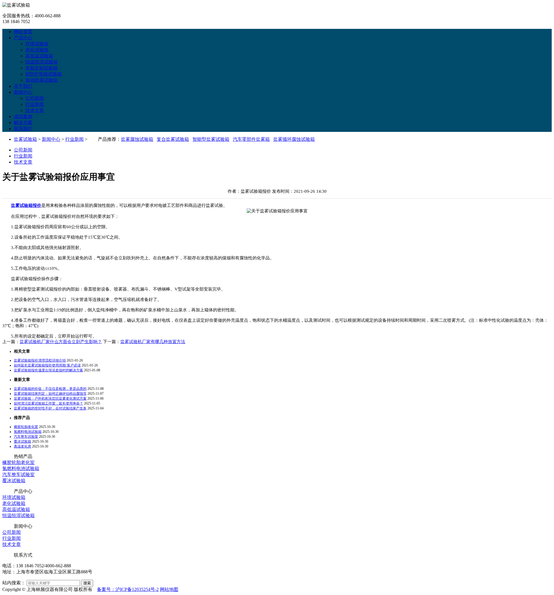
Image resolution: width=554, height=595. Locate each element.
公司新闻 (34, 98)
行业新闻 (34, 104)
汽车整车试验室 (26, 437)
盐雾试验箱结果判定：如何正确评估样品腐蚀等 (50, 394)
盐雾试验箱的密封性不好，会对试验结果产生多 (50, 408)
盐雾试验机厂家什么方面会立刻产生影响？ (61, 341)
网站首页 (23, 31)
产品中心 (23, 37)
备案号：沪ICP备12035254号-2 (128, 589)
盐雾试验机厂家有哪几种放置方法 (152, 341)
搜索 (87, 583)
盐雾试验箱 (25, 139)
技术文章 (34, 110)
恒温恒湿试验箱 (41, 61)
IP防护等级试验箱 (43, 74)
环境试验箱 (36, 43)
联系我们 (23, 128)
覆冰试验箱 (22, 441)
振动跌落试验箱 (41, 80)
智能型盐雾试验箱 (210, 139)
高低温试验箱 (39, 55)
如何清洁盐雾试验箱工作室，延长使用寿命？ (48, 403)
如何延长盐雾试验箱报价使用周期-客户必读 (47, 365)
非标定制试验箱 (41, 68)
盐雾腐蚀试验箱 (137, 139)
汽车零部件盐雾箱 (251, 139)
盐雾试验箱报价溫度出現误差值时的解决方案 (48, 370)
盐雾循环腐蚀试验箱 (294, 139)
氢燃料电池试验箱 (28, 432)
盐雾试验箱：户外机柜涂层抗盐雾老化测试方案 (50, 398)
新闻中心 (23, 92)
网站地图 (169, 589)
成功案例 (23, 116)
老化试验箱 (36, 49)
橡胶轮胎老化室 (26, 427)
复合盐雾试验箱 (173, 139)
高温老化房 (22, 446)
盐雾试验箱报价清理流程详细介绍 (40, 360)
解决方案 (23, 122)
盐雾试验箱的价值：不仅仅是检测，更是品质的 (50, 389)
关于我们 (23, 86)
